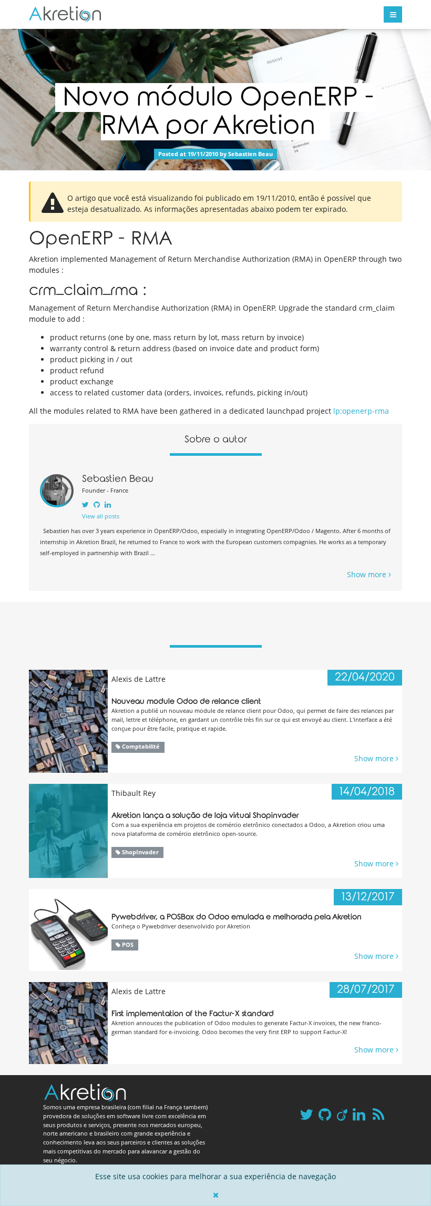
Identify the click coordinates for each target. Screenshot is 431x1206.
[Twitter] (85, 504)
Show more (367, 574)
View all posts (100, 516)
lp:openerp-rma (361, 411)
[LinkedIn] (108, 504)
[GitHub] (97, 504)
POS (127, 944)
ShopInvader (139, 852)
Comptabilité (140, 746)
